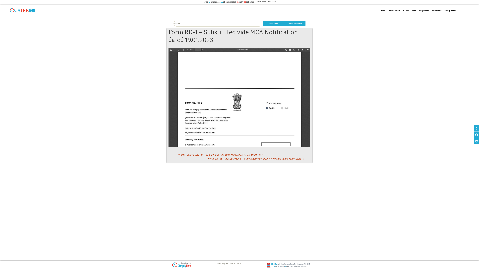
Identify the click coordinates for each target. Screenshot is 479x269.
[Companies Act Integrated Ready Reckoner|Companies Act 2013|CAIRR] (22, 9)
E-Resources (436, 10)
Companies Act (394, 10)
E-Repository (424, 10)
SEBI (414, 10)
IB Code (406, 10)
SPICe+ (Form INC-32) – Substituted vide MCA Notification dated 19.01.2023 (219, 155)
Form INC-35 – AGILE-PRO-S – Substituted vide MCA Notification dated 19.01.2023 (256, 158)
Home (383, 10)
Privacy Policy (450, 10)
